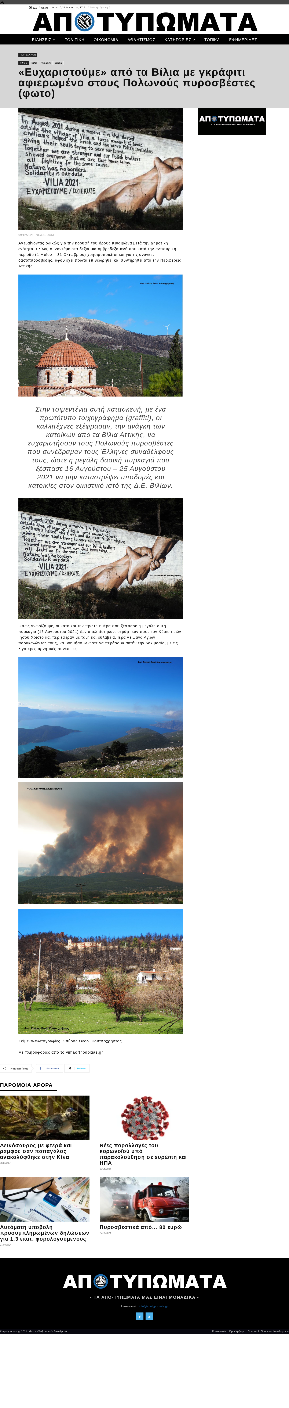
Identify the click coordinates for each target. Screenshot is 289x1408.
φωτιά (58, 63)
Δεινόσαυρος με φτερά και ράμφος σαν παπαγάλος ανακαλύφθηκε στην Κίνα (36, 1151)
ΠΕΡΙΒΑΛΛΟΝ (28, 55)
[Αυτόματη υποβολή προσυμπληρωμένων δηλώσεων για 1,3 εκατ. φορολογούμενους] (44, 1199)
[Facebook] (139, 1316)
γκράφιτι (46, 63)
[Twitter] (149, 1316)
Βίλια (34, 63)
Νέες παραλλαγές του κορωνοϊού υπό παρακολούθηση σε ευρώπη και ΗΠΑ (143, 1154)
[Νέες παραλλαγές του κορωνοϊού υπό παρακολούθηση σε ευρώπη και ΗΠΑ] (144, 1118)
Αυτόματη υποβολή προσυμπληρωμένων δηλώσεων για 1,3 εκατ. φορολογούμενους (44, 1233)
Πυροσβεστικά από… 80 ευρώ (141, 1227)
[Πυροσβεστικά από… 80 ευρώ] (144, 1199)
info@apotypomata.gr (153, 1306)
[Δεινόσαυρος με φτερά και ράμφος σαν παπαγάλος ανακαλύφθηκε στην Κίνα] (44, 1118)
